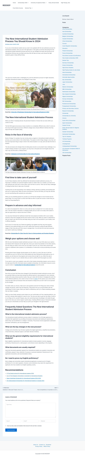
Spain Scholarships (67, 123)
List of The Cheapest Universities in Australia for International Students (24, 375)
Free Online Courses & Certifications (71, 55)
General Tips (28, 8)
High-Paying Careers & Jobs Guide (71, 70)
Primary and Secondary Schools (70, 108)
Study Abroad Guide (54, 2)
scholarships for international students (25, 264)
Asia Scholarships (66, 31)
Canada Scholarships (67, 38)
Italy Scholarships (66, 79)
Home (14, 2)
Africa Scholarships (67, 29)
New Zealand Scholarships (69, 94)
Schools (64, 118)
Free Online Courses (18, 8)
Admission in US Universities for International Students (25, 154)
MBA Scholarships (66, 89)
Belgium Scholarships (67, 36)
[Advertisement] (30, 25)
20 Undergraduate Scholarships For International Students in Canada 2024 (25, 380)
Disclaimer (48, 444)
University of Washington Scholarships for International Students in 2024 (30, 112)
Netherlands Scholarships (68, 91)
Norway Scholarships (67, 98)
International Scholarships (68, 74)
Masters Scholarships (67, 86)
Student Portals (66, 125)
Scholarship (65, 113)
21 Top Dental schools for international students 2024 (20, 373)
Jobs (63, 84)
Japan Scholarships (67, 82)
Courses (64, 43)
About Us (35, 444)
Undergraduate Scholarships (69, 146)
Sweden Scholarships (67, 131)
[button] (28, 2)
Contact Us (42, 444)
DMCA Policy (46, 446)
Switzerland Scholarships (68, 134)
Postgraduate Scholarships (69, 106)
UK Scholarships (66, 141)
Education (64, 48)
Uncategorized (66, 143)
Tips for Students (66, 136)
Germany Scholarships (68, 62)
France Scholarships (67, 53)
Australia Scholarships (68, 34)
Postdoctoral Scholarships (69, 103)
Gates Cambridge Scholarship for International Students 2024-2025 (24, 378)
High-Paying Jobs (65, 2)
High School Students (67, 67)
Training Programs (67, 139)
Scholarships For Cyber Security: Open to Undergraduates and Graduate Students (32, 233)
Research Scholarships (68, 111)
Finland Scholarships (67, 50)
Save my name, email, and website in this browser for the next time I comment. (24, 425)
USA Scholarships (66, 152)
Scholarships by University (69, 115)
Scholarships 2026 (22, 2)
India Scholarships (67, 72)
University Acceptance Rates (38, 2)
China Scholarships (67, 41)
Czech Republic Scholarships (69, 46)
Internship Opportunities (68, 77)
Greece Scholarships (67, 65)
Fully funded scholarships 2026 (70, 58)
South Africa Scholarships (68, 120)
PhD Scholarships (66, 101)
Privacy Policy (38, 446)
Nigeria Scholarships (67, 96)
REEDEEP (6, 5)
